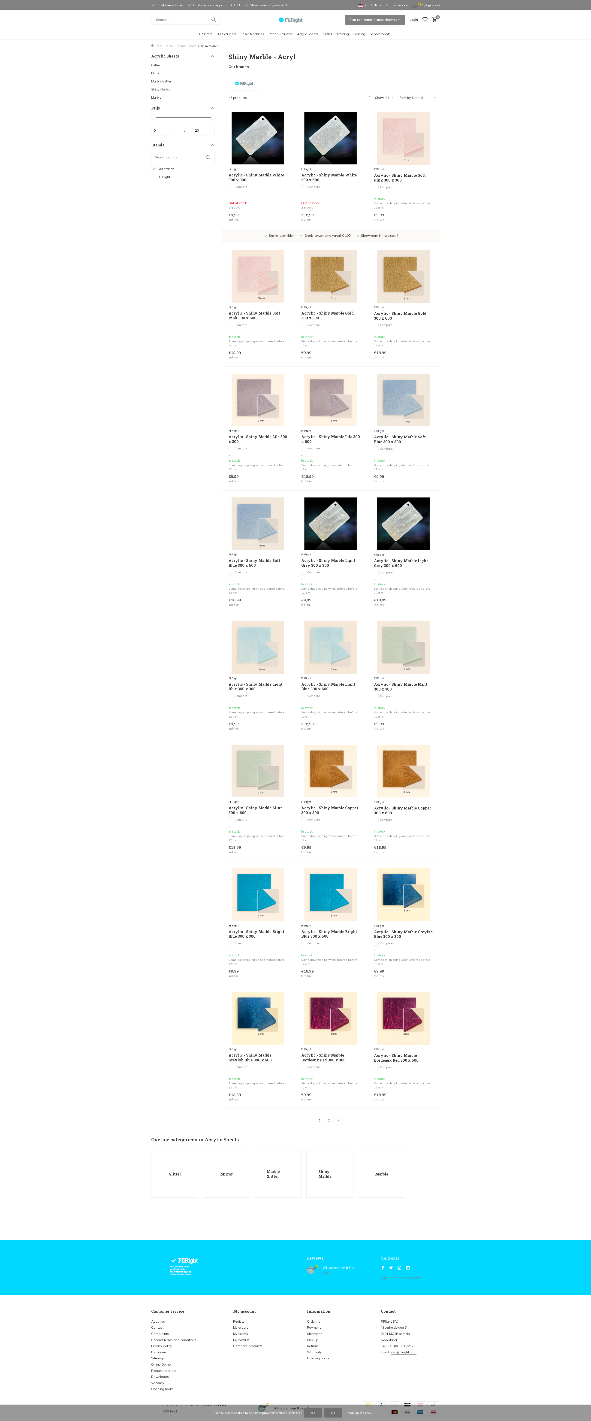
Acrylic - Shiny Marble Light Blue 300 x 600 (328, 686)
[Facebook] (383, 1268)
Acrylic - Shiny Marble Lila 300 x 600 (330, 439)
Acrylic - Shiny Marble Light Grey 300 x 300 (328, 563)
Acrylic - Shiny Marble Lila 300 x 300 (258, 439)
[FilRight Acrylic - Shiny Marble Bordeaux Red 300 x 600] (403, 1018)
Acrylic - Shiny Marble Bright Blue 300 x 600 (329, 934)
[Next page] (338, 1120)
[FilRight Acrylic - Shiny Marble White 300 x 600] (330, 138)
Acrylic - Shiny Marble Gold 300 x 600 (400, 316)
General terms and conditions (173, 1340)
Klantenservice (397, 5)
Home (169, 46)
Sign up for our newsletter (401, 1278)
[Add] (425, 217)
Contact (157, 1327)
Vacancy (157, 1383)
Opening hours (162, 1389)
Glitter (155, 65)
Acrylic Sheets (307, 34)
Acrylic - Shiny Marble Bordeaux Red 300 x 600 (396, 1058)
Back (158, 46)
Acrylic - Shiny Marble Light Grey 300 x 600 (401, 563)
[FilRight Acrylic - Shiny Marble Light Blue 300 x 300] (258, 647)
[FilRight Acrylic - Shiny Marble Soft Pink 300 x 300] (403, 138)
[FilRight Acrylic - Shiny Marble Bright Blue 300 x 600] (330, 894)
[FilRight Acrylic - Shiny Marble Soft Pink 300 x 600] (258, 276)
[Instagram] (399, 1268)
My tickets (240, 1334)
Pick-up (312, 1340)
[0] (433, 20)
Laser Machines (252, 34)
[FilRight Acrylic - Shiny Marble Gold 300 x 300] (330, 276)
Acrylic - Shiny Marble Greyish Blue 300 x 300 (403, 934)
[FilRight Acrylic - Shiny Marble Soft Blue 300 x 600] (258, 523)
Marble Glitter (161, 81)
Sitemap (157, 1358)
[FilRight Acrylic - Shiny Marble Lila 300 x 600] (330, 400)
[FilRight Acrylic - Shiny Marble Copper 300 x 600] (403, 771)
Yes (313, 1413)
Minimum (162, 130)
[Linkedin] (408, 1268)
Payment (314, 1327)
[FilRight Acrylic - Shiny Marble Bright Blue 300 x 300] (258, 894)
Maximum (204, 130)
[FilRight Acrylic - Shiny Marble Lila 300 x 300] (258, 400)
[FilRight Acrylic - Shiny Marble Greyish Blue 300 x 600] (258, 1018)
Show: (380, 98)
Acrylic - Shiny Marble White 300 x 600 (329, 177)
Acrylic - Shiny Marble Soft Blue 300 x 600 (254, 563)
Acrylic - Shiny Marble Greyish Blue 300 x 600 (250, 1057)
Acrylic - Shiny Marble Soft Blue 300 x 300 (400, 439)
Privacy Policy (161, 1346)
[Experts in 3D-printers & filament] (295, 19)
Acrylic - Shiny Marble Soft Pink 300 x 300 (400, 177)
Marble (156, 97)
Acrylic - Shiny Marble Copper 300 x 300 (329, 810)
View (280, 217)
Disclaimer (159, 1352)
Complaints (160, 1334)
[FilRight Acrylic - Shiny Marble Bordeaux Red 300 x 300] (330, 1018)
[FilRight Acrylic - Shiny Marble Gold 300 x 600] (403, 276)
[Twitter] (391, 1268)
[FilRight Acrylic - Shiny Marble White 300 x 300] (258, 138)
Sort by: (405, 98)
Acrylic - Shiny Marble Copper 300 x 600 (402, 810)
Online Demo (161, 1364)
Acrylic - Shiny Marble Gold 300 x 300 (327, 315)
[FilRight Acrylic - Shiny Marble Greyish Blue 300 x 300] (403, 894)
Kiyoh (436, 5)
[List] (370, 98)
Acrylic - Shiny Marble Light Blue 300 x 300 (256, 686)
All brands (166, 169)
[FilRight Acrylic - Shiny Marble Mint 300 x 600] (258, 771)
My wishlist (241, 1340)
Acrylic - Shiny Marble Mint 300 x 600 (255, 810)
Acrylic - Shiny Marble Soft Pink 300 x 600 (254, 315)
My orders (240, 1327)
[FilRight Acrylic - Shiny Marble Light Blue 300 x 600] (330, 647)
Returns (313, 1346)
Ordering (313, 1321)
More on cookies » (360, 1413)
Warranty (314, 1352)
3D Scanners (226, 34)
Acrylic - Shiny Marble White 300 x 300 (256, 177)
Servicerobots (380, 34)
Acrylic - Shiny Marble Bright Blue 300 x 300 (256, 934)
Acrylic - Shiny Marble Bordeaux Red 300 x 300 (323, 1057)
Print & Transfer (280, 34)
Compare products (247, 1346)
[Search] (213, 19)
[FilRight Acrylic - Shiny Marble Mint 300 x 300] (403, 647)
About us (158, 1321)
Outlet (327, 34)
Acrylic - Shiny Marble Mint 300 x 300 (400, 686)
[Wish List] (425, 20)
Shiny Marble (160, 89)
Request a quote (164, 1371)
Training (343, 34)
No (333, 1413)
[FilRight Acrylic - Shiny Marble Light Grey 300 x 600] (403, 523)
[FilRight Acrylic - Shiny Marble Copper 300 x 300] (330, 771)
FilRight (164, 177)
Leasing (359, 34)
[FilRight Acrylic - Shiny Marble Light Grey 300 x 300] (330, 523)
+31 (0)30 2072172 (401, 1346)
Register (239, 1321)
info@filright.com (403, 1352)
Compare (241, 186)
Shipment (314, 1334)
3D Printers (204, 34)
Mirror (155, 73)
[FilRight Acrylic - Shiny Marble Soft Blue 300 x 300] (403, 400)
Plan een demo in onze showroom (375, 20)
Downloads (160, 1377)
